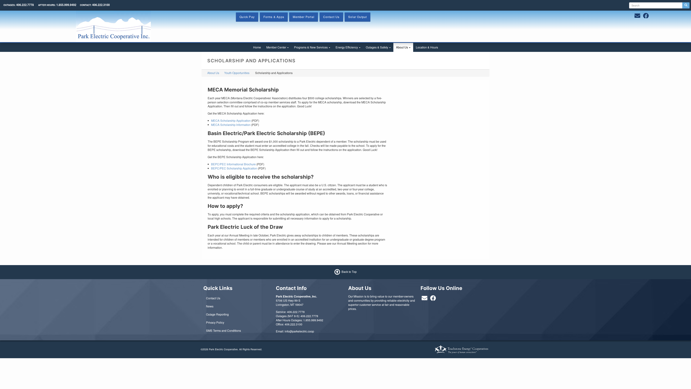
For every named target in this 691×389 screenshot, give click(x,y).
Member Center (276, 47)
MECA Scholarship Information (230, 125)
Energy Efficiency (347, 47)
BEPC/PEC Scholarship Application (234, 168)
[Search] (686, 5)
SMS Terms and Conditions (223, 330)
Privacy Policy (215, 322)
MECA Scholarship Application (231, 121)
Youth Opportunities (236, 73)
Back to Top (349, 272)
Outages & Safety (377, 47)
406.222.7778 (296, 312)
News (209, 306)
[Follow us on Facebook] (646, 17)
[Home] (113, 26)
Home (257, 47)
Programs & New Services (311, 47)
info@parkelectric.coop (299, 331)
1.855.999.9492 (313, 320)
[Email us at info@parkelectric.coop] (637, 17)
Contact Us (213, 298)
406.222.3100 (293, 324)
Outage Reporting (217, 314)
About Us (402, 47)
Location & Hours (427, 47)
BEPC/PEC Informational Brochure (233, 164)
